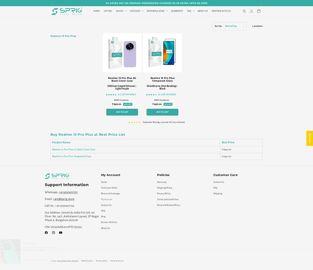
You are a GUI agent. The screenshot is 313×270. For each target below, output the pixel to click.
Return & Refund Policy (168, 205)
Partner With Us (109, 222)
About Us (105, 228)
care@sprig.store (64, 199)
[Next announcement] (261, 3)
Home (104, 182)
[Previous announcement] (51, 3)
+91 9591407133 (68, 192)
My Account (106, 199)
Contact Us (106, 205)
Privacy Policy (164, 194)
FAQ (103, 211)
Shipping (217, 194)
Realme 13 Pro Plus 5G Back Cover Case (122, 79)
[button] (121, 11)
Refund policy (87, 261)
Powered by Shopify (70, 261)
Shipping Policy (164, 188)
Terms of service (117, 261)
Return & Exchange (110, 194)
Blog (103, 216)
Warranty (162, 182)
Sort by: (218, 26)
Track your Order (109, 188)
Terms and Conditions (168, 199)
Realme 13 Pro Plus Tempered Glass (162, 79)
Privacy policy (101, 261)
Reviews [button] (309, 138)
